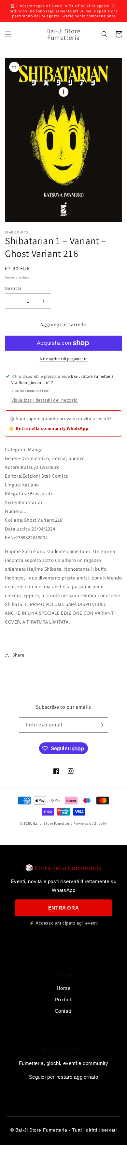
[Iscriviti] (100, 725)
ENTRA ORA (63, 908)
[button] (8, 34)
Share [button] (18, 655)
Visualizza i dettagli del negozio (44, 400)
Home (63, 988)
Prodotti (64, 999)
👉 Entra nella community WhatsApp (48, 428)
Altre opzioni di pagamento (64, 358)
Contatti (64, 1011)
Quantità (13, 288)
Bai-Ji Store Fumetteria (53, 823)
